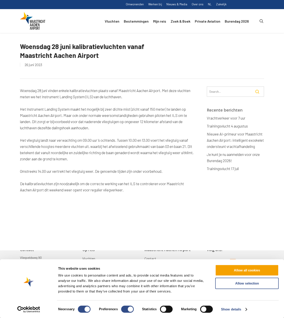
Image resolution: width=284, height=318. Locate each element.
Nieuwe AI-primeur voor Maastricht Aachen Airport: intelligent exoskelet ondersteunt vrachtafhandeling (235, 140)
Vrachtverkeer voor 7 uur (226, 118)
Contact (150, 259)
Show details (231, 309)
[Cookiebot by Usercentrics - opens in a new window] (28, 309)
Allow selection (247, 283)
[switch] (127, 309)
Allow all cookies (247, 270)
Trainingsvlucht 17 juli (223, 168)
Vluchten (88, 259)
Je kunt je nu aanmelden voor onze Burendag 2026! (233, 157)
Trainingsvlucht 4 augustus (227, 126)
